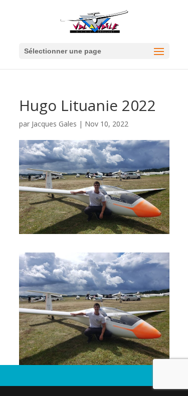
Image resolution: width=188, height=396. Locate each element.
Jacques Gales (54, 123)
